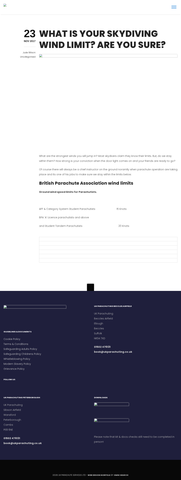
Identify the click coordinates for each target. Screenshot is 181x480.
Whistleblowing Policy (17, 359)
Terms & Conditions (16, 344)
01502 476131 (102, 347)
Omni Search (121, 475)
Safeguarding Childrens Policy (22, 354)
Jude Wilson (29, 52)
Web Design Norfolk (99, 475)
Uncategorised (28, 56)
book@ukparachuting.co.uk (113, 352)
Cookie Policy (12, 339)
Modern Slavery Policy (17, 364)
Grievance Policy (14, 369)
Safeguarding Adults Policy (20, 349)
